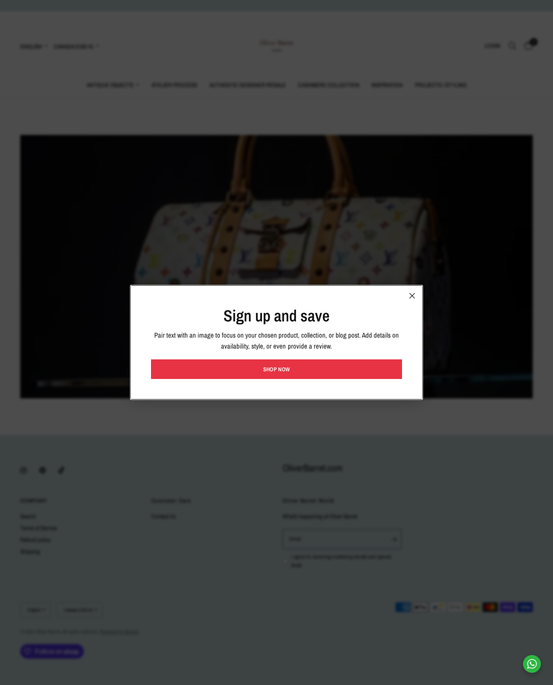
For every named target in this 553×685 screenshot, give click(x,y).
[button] (276, 369)
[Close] (412, 296)
